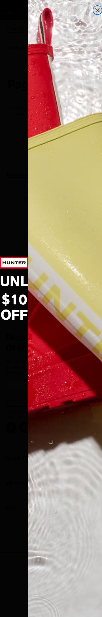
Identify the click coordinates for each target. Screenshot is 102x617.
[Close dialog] (97, 10)
